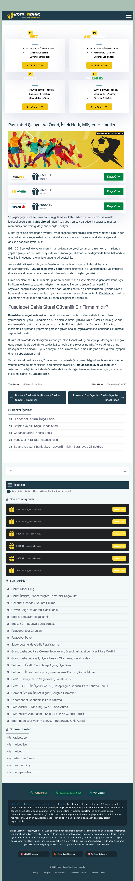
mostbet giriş (21, 765)
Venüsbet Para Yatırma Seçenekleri (36, 439)
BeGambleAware (99, 854)
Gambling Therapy (66, 854)
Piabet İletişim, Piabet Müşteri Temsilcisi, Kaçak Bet (44, 596)
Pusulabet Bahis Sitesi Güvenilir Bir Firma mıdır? (41, 491)
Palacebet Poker (22, 637)
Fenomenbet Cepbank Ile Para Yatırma (36, 700)
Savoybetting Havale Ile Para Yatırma (35, 644)
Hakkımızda (60, 873)
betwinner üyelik (23, 758)
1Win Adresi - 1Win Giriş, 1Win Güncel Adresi (39, 707)
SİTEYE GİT (33, 65)
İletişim (47, 873)
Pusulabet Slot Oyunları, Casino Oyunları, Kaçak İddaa (96, 397)
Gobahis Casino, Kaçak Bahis (33, 432)
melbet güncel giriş (47, 804)
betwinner (30, 804)
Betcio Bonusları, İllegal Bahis (30, 616)
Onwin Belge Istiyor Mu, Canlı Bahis (34, 610)
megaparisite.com (24, 772)
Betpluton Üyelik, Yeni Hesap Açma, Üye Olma (41, 665)
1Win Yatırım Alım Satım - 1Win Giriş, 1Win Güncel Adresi (47, 713)
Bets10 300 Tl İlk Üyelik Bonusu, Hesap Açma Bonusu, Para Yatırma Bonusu (60, 686)
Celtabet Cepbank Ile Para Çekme (33, 603)
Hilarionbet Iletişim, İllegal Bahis (34, 419)
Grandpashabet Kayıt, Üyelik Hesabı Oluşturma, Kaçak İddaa (50, 658)
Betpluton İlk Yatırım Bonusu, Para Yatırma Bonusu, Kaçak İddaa (53, 672)
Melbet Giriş (17, 804)
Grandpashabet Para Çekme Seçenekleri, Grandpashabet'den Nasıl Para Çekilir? (63, 651)
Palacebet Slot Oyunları (26, 630)
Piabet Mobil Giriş (22, 589)
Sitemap (35, 873)
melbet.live (20, 744)
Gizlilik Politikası (98, 873)
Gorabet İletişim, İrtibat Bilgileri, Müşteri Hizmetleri (43, 693)
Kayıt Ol (112, 176)
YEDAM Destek (31, 854)
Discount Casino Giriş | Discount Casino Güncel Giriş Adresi (37, 397)
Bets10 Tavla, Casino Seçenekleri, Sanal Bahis (41, 679)
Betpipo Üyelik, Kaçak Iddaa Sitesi (36, 426)
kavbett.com (21, 737)
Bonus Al (117, 509)
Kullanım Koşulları (78, 873)
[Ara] (125, 470)
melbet (17, 751)
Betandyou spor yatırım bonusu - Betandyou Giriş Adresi (48, 720)
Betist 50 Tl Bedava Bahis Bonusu (33, 623)
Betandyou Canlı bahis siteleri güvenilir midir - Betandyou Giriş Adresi (59, 446)
